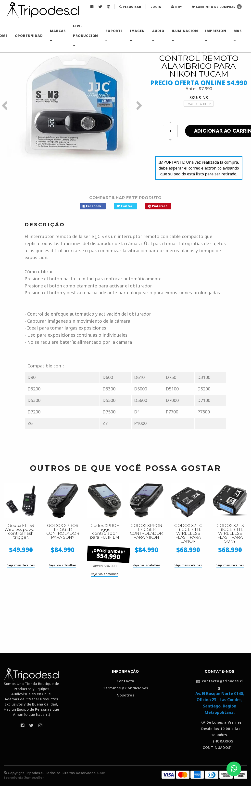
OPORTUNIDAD (29, 36)
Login (156, 7)
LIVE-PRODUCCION (85, 31)
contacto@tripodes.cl (222, 681)
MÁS (238, 31)
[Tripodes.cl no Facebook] (92, 7)
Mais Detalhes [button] (198, 104)
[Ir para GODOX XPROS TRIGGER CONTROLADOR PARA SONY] (63, 500)
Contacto (125, 681)
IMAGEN (137, 31)
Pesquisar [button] (131, 7)
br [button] (177, 7)
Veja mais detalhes (21, 565)
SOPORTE (114, 31)
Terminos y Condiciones (125, 688)
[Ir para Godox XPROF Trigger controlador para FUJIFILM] (104, 500)
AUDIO (158, 31)
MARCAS (58, 31)
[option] (73, 105)
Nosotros (125, 695)
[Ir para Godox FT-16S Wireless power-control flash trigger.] (21, 500)
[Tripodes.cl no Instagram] (109, 7)
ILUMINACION (185, 31)
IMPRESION (215, 31)
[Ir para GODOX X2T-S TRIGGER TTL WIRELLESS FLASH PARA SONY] (230, 500)
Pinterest (159, 206)
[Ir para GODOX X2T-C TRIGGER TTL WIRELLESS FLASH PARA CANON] (188, 500)
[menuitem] (92, 7)
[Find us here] (219, 689)
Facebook (93, 206)
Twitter (126, 206)
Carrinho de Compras (217, 7)
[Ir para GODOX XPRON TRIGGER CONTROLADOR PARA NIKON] (146, 500)
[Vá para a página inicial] (42, 10)
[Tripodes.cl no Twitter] (101, 7)
